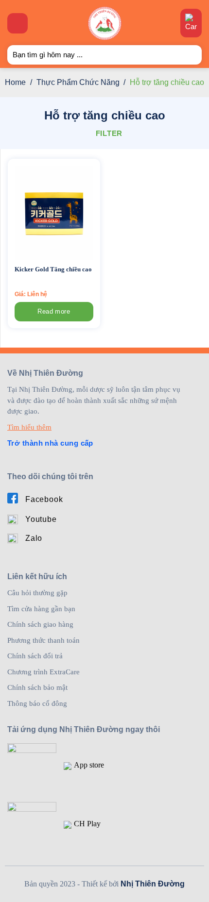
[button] (17, 23)
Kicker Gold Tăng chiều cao (53, 269)
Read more (53, 311)
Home (15, 82)
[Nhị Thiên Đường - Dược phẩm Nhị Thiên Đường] (104, 23)
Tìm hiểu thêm (29, 427)
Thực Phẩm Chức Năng (78, 82)
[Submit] (190, 54)
